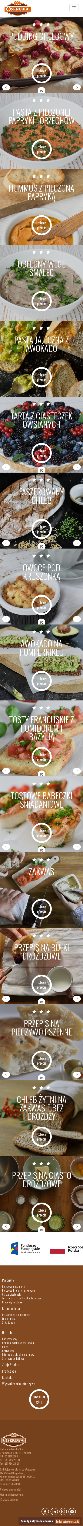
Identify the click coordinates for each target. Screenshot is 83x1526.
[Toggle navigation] (74, 7)
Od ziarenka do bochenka (16, 1314)
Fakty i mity (8, 1318)
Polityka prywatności (10, 1489)
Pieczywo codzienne (13, 1286)
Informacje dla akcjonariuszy (18, 1354)
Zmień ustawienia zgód (67, 1521)
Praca (5, 1347)
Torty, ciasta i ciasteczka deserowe (21, 1298)
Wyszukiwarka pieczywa (18, 1383)
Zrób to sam (9, 1322)
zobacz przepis (41, 73)
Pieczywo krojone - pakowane (18, 1290)
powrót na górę (39, 1399)
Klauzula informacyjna (11, 1494)
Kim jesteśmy (9, 1339)
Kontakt (7, 1377)
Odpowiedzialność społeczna (18, 1343)
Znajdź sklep (10, 1364)
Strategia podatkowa (13, 1358)
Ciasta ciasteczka (12, 1294)
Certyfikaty (8, 1351)
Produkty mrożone (12, 1302)
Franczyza (9, 1371)
